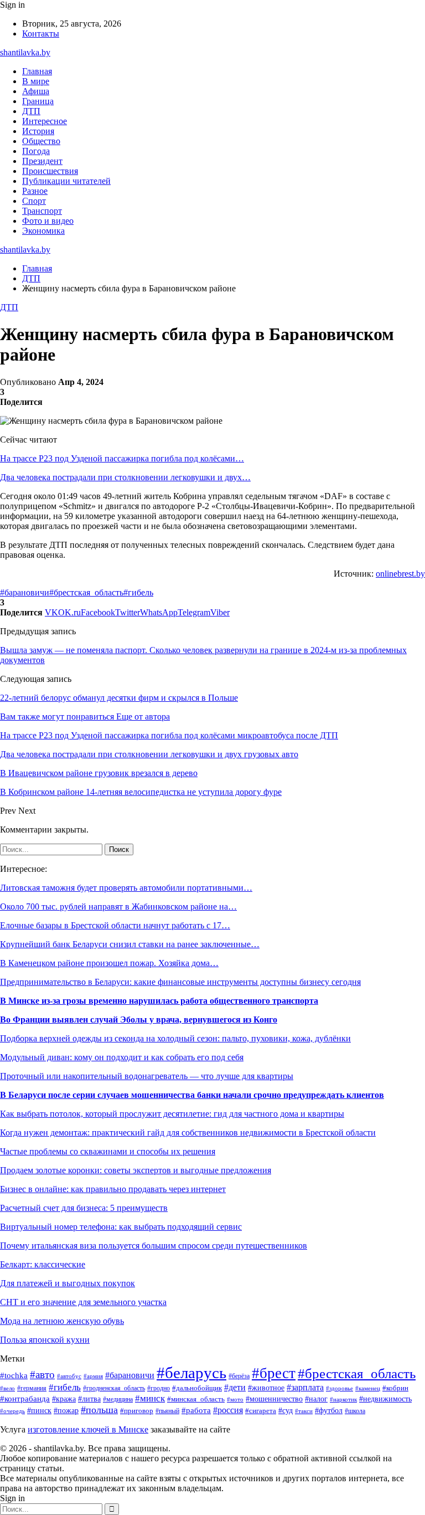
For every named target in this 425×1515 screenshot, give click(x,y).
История (38, 131)
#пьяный (167, 1411)
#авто (42, 1374)
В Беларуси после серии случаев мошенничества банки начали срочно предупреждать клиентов (192, 1095)
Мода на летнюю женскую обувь (62, 1321)
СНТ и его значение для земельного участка (83, 1302)
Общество (41, 141)
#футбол (329, 1410)
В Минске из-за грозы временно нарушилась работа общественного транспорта (159, 1000)
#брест (274, 1373)
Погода (36, 151)
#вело (7, 1388)
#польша (99, 1409)
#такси (304, 1411)
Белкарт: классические (42, 1264)
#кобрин (395, 1388)
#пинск (39, 1410)
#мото (235, 1399)
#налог (316, 1399)
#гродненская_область (114, 1388)
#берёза (239, 1376)
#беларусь (191, 1373)
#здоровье (339, 1388)
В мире (35, 81)
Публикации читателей (66, 181)
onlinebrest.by (400, 573)
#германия (31, 1388)
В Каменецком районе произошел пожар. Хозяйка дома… (109, 963)
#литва (89, 1398)
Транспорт (42, 210)
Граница (38, 101)
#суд (285, 1410)
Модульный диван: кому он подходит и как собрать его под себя (121, 1057)
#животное (266, 1387)
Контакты (40, 33)
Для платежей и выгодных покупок (67, 1283)
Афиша (35, 91)
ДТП (31, 111)
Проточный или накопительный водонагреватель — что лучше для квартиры (146, 1076)
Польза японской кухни (45, 1339)
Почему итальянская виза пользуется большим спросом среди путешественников (153, 1245)
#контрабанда (25, 1398)
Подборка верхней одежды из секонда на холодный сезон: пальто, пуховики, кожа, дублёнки (175, 1038)
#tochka (14, 1375)
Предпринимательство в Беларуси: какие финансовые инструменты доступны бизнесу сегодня (180, 982)
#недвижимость (385, 1399)
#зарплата (305, 1387)
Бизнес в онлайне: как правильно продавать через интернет (113, 1189)
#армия (93, 1376)
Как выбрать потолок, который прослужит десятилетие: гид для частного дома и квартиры (172, 1113)
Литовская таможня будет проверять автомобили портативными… (126, 887)
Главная (37, 71)
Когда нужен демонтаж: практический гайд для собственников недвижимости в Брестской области (188, 1132)
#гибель (138, 592)
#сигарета (260, 1411)
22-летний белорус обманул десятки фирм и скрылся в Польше (119, 697)
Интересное (44, 121)
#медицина (118, 1399)
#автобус (69, 1376)
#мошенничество (274, 1399)
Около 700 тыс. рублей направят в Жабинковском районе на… (118, 906)
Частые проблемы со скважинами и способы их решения (107, 1151)
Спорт (34, 201)
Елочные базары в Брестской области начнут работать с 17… (115, 925)
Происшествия (50, 171)
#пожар (66, 1410)
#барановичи (24, 592)
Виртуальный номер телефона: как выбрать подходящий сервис (121, 1226)
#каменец (367, 1388)
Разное (35, 191)
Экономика (43, 230)
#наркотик (343, 1399)
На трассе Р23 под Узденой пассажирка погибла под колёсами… (122, 458)
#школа (355, 1411)
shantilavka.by (25, 52)
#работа (196, 1410)
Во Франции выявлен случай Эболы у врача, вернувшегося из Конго (138, 1019)
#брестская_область (86, 592)
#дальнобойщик (197, 1388)
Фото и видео (48, 220)
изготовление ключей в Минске (88, 1429)
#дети (235, 1387)
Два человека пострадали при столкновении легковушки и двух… (125, 477)
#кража (64, 1399)
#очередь (12, 1411)
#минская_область (196, 1399)
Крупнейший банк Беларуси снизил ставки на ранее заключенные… (130, 944)
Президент (42, 161)
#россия (228, 1410)
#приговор (136, 1411)
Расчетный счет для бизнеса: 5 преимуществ (84, 1208)
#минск (150, 1398)
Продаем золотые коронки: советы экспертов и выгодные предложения (135, 1170)
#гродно (158, 1388)
